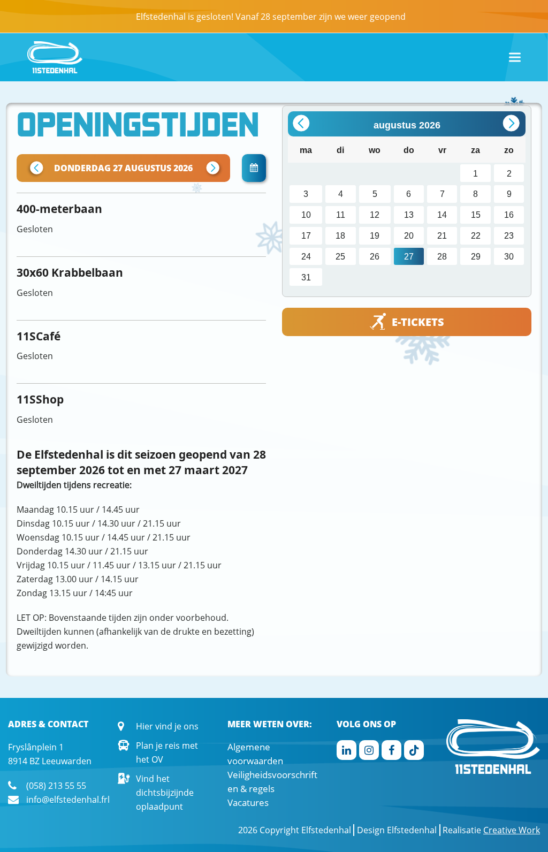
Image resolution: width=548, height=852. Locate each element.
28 (442, 256)
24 (306, 256)
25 (340, 256)
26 (374, 256)
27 (409, 256)
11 (340, 214)
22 (476, 235)
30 (509, 256)
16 (509, 214)
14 (442, 214)
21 (442, 235)
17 (306, 235)
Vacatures (248, 802)
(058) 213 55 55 (56, 786)
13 (409, 214)
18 (340, 235)
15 (476, 214)
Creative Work (511, 830)
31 (306, 277)
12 (374, 214)
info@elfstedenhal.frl (68, 799)
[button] (515, 57)
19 (374, 235)
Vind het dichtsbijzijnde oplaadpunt (165, 792)
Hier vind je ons (167, 726)
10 (306, 214)
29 (476, 256)
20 (409, 235)
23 (509, 235)
